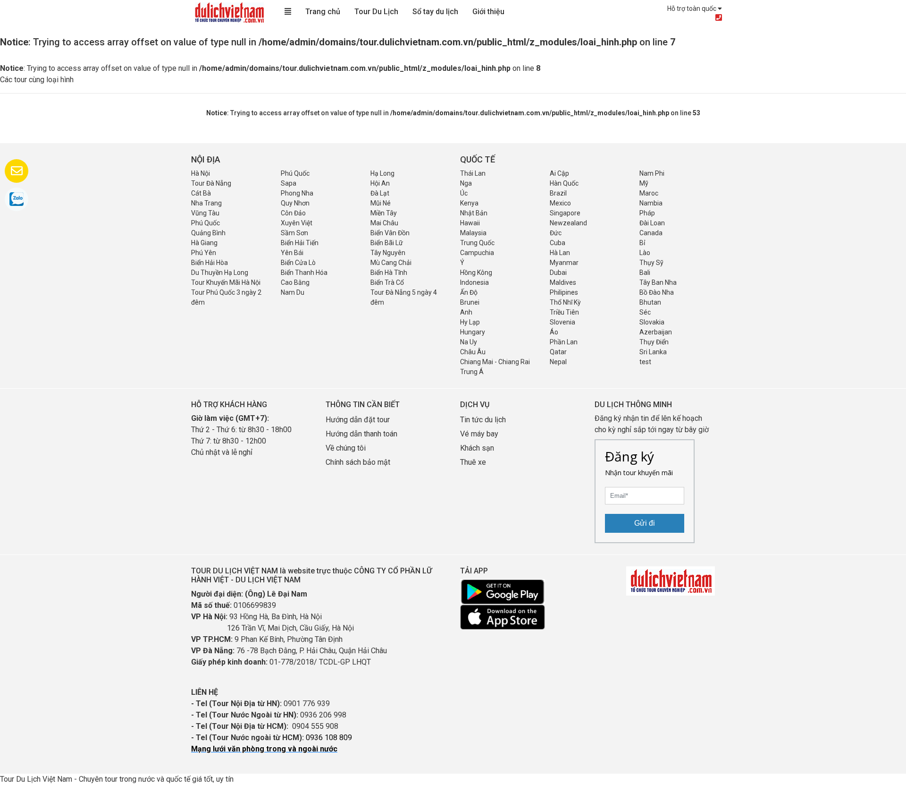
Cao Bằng (295, 282)
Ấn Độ (469, 292)
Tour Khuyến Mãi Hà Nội (225, 282)
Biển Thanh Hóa (304, 272)
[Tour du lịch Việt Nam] (229, 12)
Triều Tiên (564, 312)
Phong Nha (297, 193)
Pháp (647, 213)
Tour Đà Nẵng (211, 183)
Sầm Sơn (294, 233)
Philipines (564, 292)
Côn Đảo (293, 213)
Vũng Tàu (205, 213)
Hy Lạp (470, 322)
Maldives (563, 282)
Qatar (558, 352)
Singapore (565, 213)
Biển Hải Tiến (300, 243)
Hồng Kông (476, 272)
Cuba (557, 243)
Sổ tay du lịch (435, 11)
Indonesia (474, 282)
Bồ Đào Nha (656, 292)
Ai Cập (559, 173)
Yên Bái (292, 252)
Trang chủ (322, 11)
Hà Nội (200, 173)
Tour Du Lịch (376, 11)
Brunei (469, 302)
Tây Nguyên (387, 252)
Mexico (560, 203)
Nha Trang (206, 203)
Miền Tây (383, 213)
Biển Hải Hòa (209, 262)
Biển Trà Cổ (387, 282)
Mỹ (643, 183)
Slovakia (651, 322)
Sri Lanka (653, 352)
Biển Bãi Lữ (386, 243)
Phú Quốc (295, 173)
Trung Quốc (477, 243)
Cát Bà (201, 193)
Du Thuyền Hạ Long (219, 272)
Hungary (472, 332)
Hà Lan (560, 252)
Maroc (648, 193)
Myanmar (564, 262)
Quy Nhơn (295, 203)
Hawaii (470, 223)
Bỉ (642, 243)
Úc (464, 193)
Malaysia (473, 233)
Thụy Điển (654, 342)
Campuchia (477, 252)
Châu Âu (473, 352)
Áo (554, 332)
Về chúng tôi (346, 448)
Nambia (651, 203)
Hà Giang (204, 243)
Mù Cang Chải (390, 262)
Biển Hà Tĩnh (388, 272)
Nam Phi (651, 173)
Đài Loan (652, 223)
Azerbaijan (655, 332)
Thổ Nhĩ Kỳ (565, 302)
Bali (644, 272)
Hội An (380, 183)
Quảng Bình (208, 233)
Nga (466, 183)
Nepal (558, 362)
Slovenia (562, 322)
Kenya (469, 203)
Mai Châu (384, 223)
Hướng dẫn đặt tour (358, 419)
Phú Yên (203, 252)
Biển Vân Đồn (390, 233)
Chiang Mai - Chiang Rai (495, 362)
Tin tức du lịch (483, 419)
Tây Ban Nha (658, 282)
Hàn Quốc (564, 183)
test (645, 362)
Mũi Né (380, 203)
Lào (644, 252)
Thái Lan (473, 173)
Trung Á (472, 371)
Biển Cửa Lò (298, 262)
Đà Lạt (379, 193)
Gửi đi (644, 523)
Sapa (288, 183)
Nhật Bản (473, 213)
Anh (466, 312)
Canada (651, 233)
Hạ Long (382, 173)
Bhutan (650, 302)
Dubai (558, 272)
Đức (556, 233)
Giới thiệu (488, 11)
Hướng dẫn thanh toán (361, 433)
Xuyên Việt (296, 223)
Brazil (558, 193)
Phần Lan (564, 342)
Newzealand (568, 223)
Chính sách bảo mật (359, 462)
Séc (645, 312)
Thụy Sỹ (651, 262)
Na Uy (468, 342)
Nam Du (292, 292)
